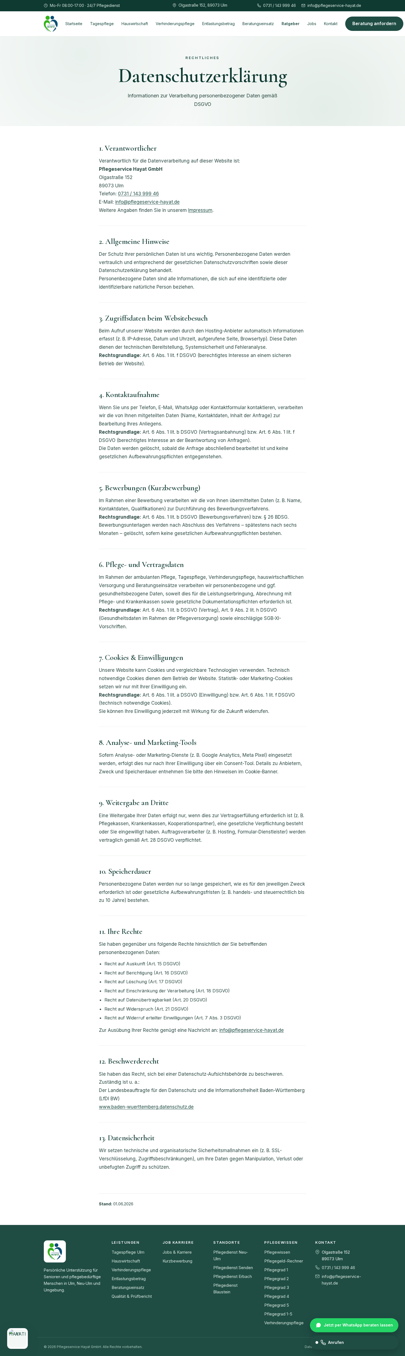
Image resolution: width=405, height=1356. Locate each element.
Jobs (311, 23)
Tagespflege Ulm (128, 1252)
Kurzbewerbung (177, 1261)
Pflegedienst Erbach (232, 1276)
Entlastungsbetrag (218, 23)
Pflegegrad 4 (276, 1296)
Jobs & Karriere (177, 1252)
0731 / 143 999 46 (279, 5)
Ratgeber (290, 23)
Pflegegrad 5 (276, 1305)
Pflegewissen (277, 1252)
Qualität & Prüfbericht (132, 1296)
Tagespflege (102, 23)
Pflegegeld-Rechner (283, 1261)
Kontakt (330, 23)
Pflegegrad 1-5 (278, 1314)
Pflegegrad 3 (276, 1287)
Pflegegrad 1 (276, 1269)
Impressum (200, 210)
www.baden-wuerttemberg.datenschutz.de (146, 1107)
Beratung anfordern (374, 23)
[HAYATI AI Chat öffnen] (17, 1338)
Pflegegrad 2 (276, 1278)
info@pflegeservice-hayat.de (334, 5)
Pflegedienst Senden (233, 1267)
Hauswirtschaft (134, 23)
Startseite (73, 23)
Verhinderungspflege (175, 23)
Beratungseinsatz (258, 23)
